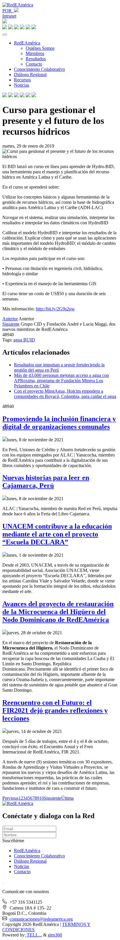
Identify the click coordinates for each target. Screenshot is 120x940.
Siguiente (11, 324)
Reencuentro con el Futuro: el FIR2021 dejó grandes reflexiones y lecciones (55, 710)
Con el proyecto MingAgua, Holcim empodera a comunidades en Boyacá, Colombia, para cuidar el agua (65, 394)
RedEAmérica (27, 42)
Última (67, 798)
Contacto (34, 63)
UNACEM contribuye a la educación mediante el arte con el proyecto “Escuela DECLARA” (57, 534)
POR (8, 10)
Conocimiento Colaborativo (39, 69)
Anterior (10, 318)
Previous (10, 798)
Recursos (22, 79)
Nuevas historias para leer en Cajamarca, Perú (45, 481)
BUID (29, 339)
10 (41, 798)
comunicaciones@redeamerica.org (41, 919)
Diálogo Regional (30, 74)
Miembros (35, 53)
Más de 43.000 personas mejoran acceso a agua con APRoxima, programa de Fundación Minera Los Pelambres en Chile (61, 380)
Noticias (21, 85)
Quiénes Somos (40, 48)
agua (18, 339)
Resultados (36, 58)
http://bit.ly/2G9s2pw (55, 308)
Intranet (9, 15)
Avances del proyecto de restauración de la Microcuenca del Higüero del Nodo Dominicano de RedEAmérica (58, 611)
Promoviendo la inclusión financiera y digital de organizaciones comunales (59, 422)
